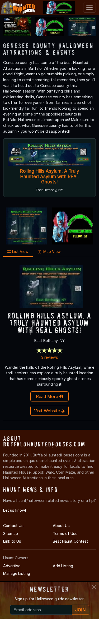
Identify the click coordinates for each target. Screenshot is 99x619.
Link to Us (12, 541)
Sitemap (10, 533)
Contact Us (13, 525)
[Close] (94, 587)
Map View (51, 251)
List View (20, 251)
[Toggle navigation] (89, 7)
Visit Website (47, 410)
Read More (47, 396)
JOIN (80, 609)
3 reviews (49, 357)
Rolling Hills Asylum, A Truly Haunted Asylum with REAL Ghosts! (49, 176)
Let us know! (14, 510)
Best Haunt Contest (70, 541)
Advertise (11, 565)
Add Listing (63, 565)
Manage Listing (16, 573)
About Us (61, 525)
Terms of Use (65, 533)
